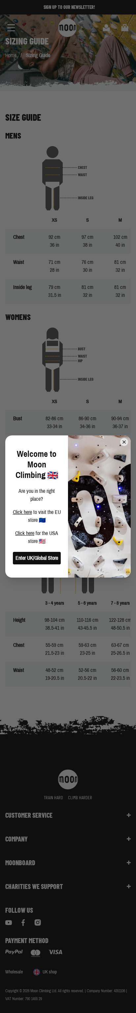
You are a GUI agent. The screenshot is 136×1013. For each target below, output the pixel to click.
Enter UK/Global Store (37, 558)
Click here (22, 512)
